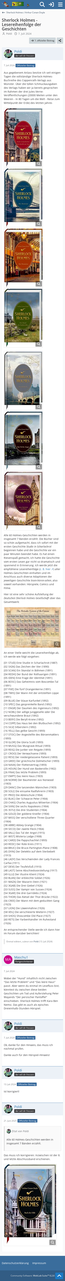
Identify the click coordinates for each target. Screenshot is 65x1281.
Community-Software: (33, 1275)
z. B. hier (45, 569)
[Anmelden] (51, 4)
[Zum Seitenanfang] (59, 1276)
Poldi (9, 33)
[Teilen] (60, 41)
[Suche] (42, 4)
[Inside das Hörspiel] (16, 4)
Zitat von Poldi (20, 1131)
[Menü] (60, 4)
